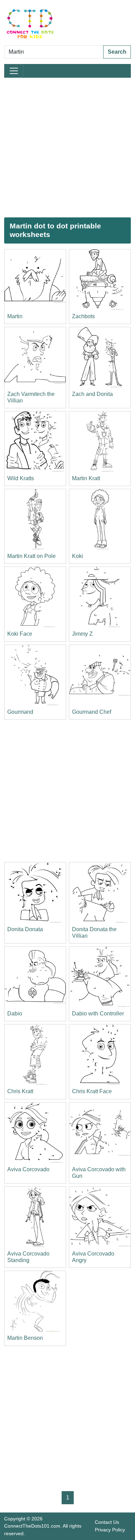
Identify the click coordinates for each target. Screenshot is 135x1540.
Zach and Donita (92, 394)
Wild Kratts (20, 478)
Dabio (14, 1013)
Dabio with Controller (98, 1013)
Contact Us (107, 1522)
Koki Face (19, 634)
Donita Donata (25, 929)
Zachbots (83, 316)
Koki (77, 556)
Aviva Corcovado (28, 1169)
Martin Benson (25, 1338)
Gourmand (20, 712)
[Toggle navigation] (14, 71)
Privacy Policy (110, 1529)
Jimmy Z (82, 634)
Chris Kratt (20, 1091)
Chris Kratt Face (92, 1091)
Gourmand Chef (91, 712)
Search (117, 52)
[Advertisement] (67, 147)
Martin (14, 316)
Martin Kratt (86, 478)
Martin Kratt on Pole (31, 556)
